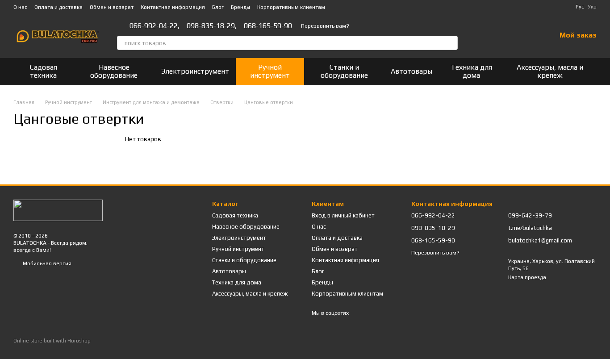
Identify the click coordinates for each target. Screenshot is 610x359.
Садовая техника (43, 71)
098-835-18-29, (212, 25)
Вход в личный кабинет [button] (343, 215)
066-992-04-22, (155, 25)
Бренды (240, 7)
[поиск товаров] (450, 43)
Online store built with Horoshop (52, 340)
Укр (592, 6)
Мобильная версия (46, 263)
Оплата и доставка (58, 7)
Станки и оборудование (344, 71)
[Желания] (525, 36)
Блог (218, 7)
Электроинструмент (195, 71)
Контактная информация (173, 7)
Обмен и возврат (112, 7)
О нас (20, 7)
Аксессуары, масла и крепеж (550, 71)
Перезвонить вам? (325, 26)
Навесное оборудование (114, 71)
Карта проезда (527, 277)
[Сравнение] (502, 36)
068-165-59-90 (268, 25)
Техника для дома (471, 71)
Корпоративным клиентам (291, 7)
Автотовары (411, 71)
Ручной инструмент (270, 71)
